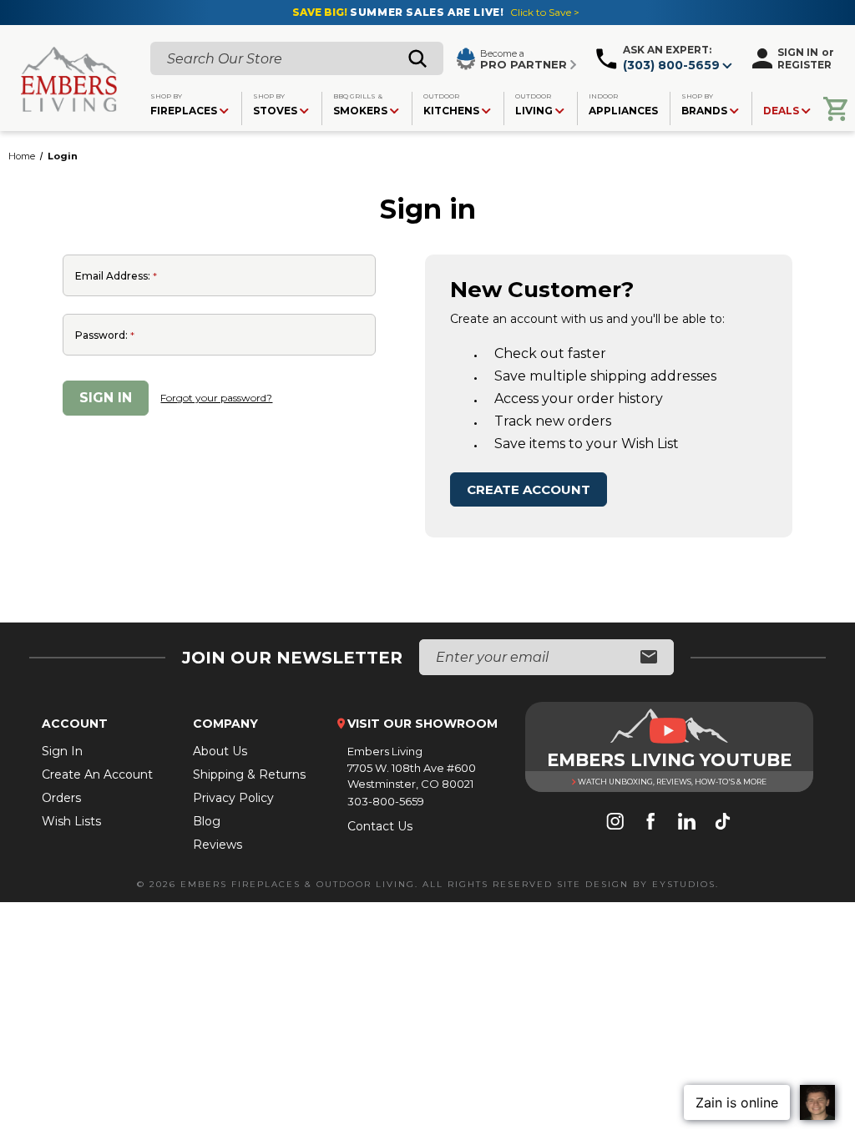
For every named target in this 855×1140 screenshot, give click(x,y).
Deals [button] (781, 110)
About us (220, 751)
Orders (61, 797)
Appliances (623, 104)
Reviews (217, 844)
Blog (206, 821)
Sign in (797, 52)
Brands (704, 104)
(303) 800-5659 (671, 65)
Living (534, 104)
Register (804, 64)
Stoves (275, 104)
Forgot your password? (216, 397)
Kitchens (451, 104)
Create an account (97, 774)
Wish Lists (71, 821)
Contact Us (379, 826)
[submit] (648, 657)
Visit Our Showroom (422, 723)
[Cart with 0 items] (835, 109)
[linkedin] (687, 823)
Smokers (360, 104)
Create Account (528, 489)
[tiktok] (722, 823)
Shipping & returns (249, 774)
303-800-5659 (385, 801)
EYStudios (684, 884)
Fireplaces (183, 104)
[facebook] (651, 823)
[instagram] (615, 823)
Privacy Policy (233, 797)
